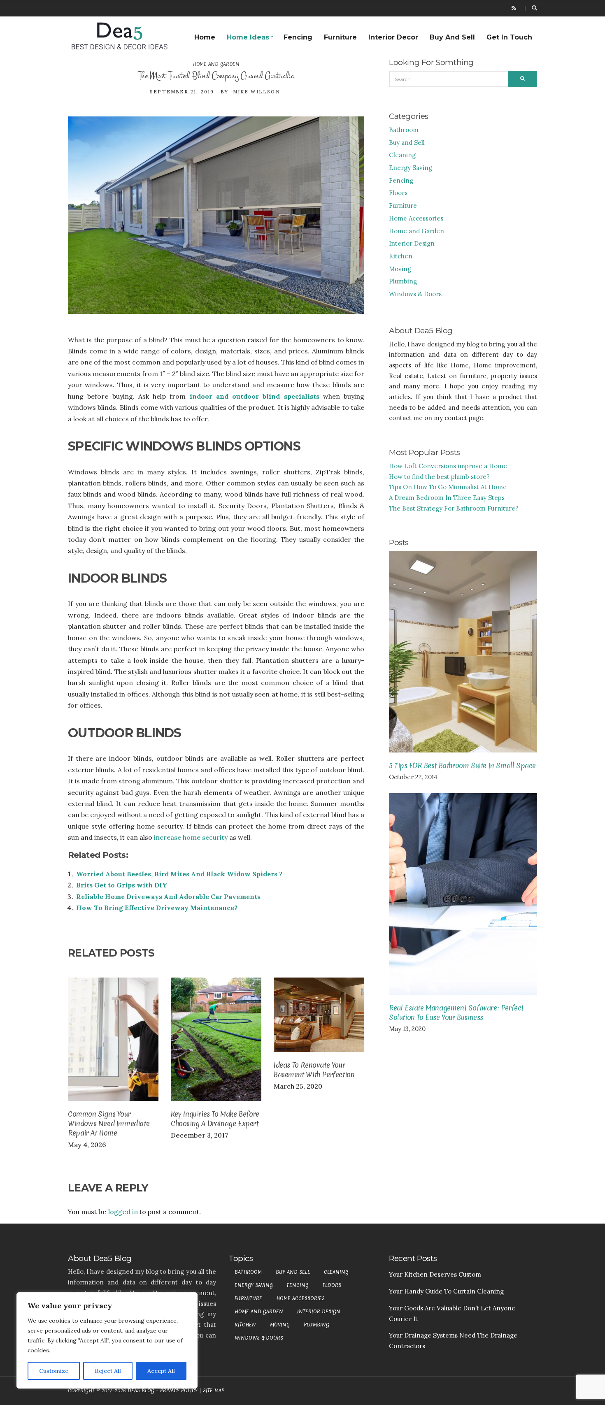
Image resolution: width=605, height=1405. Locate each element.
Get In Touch (509, 37)
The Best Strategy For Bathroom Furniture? (454, 508)
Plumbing (403, 281)
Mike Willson (256, 92)
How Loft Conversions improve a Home (448, 466)
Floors (398, 193)
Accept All (161, 1371)
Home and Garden (216, 64)
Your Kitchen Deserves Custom (435, 1274)
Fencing (298, 37)
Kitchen (400, 256)
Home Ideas (248, 37)
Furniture (340, 37)
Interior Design (412, 243)
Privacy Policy (179, 1390)
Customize (53, 1371)
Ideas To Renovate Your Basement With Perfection (314, 1069)
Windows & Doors (415, 294)
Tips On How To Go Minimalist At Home (448, 487)
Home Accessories (416, 218)
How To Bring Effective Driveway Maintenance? (156, 907)
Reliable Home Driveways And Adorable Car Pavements (168, 896)
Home (204, 37)
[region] (107, 1340)
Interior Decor (393, 37)
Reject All (108, 1371)
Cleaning (402, 155)
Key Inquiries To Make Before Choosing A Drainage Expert (215, 1118)
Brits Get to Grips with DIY (122, 885)
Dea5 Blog (141, 1390)
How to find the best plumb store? (439, 477)
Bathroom (404, 130)
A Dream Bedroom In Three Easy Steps (447, 498)
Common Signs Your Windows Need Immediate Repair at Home (108, 1123)
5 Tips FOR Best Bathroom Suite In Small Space (462, 765)
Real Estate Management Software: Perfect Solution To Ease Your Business (456, 1012)
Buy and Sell (452, 37)
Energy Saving (410, 168)
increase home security (191, 837)
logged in (123, 1212)
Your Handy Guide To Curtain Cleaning (446, 1291)
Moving (400, 269)
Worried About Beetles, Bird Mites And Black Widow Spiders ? (179, 874)
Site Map (213, 1390)
